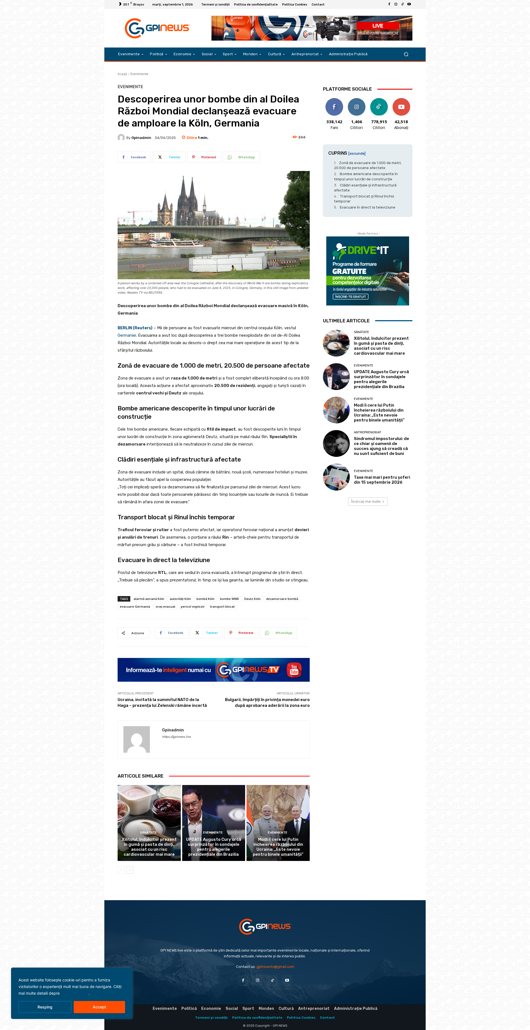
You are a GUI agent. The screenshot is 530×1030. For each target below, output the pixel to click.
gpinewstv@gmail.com (275, 967)
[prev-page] (121, 870)
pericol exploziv (193, 606)
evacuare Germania (135, 606)
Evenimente (140, 74)
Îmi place (334, 100)
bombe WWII (229, 599)
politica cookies (75, 993)
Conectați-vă (356, 102)
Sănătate (148, 832)
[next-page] (129, 870)
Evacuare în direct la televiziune (367, 207)
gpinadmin (141, 137)
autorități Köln (180, 599)
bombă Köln (205, 599)
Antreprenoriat (367, 432)
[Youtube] (409, 4)
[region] (71, 993)
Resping (45, 1007)
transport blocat (222, 606)
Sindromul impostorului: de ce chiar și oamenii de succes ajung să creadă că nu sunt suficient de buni (381, 446)
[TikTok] (402, 4)
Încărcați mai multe (366, 501)
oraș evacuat (165, 606)
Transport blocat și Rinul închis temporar (364, 199)
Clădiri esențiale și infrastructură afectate (365, 188)
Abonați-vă (401, 100)
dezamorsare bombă (282, 599)
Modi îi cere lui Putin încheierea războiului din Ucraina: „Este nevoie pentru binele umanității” (278, 847)
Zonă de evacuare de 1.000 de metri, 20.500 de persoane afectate (368, 165)
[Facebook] (389, 4)
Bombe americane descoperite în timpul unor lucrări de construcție (366, 176)
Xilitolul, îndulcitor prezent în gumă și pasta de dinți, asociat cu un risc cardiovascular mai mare (149, 847)
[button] (405, 54)
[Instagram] (396, 4)
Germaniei (127, 335)
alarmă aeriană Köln (149, 599)
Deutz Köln (252, 599)
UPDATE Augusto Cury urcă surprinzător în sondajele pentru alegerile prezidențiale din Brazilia (213, 847)
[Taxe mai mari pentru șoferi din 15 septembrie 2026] (336, 476)
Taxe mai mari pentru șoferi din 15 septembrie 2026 (382, 480)
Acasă (122, 74)
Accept (99, 1007)
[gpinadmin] (122, 137)
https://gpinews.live (176, 736)
